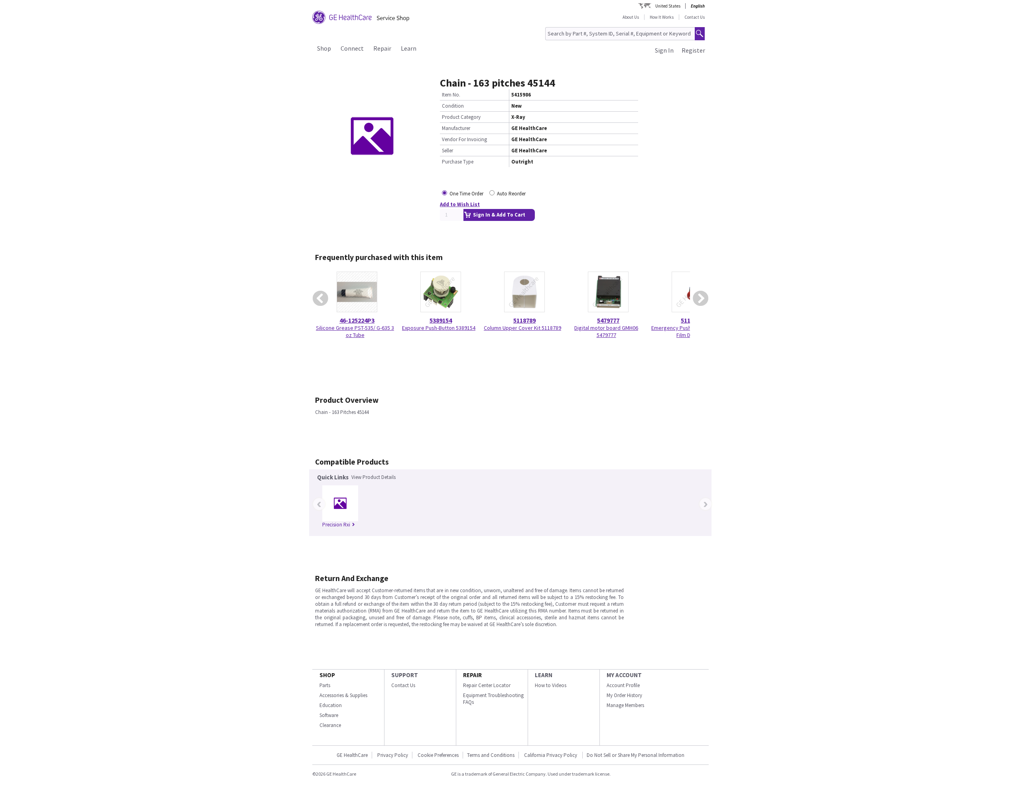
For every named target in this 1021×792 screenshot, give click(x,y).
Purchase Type (457, 161)
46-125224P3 (356, 320)
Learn (408, 48)
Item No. (451, 94)
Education (330, 705)
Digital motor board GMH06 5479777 (606, 331)
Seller (447, 150)
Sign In (664, 50)
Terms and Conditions (490, 755)
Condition (453, 105)
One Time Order (466, 193)
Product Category (461, 117)
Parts (324, 685)
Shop (324, 48)
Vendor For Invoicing (464, 139)
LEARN (543, 675)
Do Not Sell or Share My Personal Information (635, 755)
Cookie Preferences (438, 755)
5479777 (608, 320)
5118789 (524, 320)
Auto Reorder (511, 193)
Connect (352, 48)
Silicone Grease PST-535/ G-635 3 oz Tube (355, 331)
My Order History (624, 695)
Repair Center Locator (486, 685)
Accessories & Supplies (343, 695)
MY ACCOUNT (624, 675)
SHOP (327, 675)
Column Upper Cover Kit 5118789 (522, 327)
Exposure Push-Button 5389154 (438, 327)
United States (667, 6)
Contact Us (694, 17)
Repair (382, 48)
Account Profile (623, 685)
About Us (631, 17)
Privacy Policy (392, 755)
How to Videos (550, 685)
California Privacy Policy (551, 755)
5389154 (441, 320)
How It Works (662, 17)
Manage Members (625, 705)
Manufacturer (456, 128)
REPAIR (472, 675)
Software (328, 715)
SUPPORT (404, 675)
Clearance (330, 725)
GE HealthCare (352, 755)
